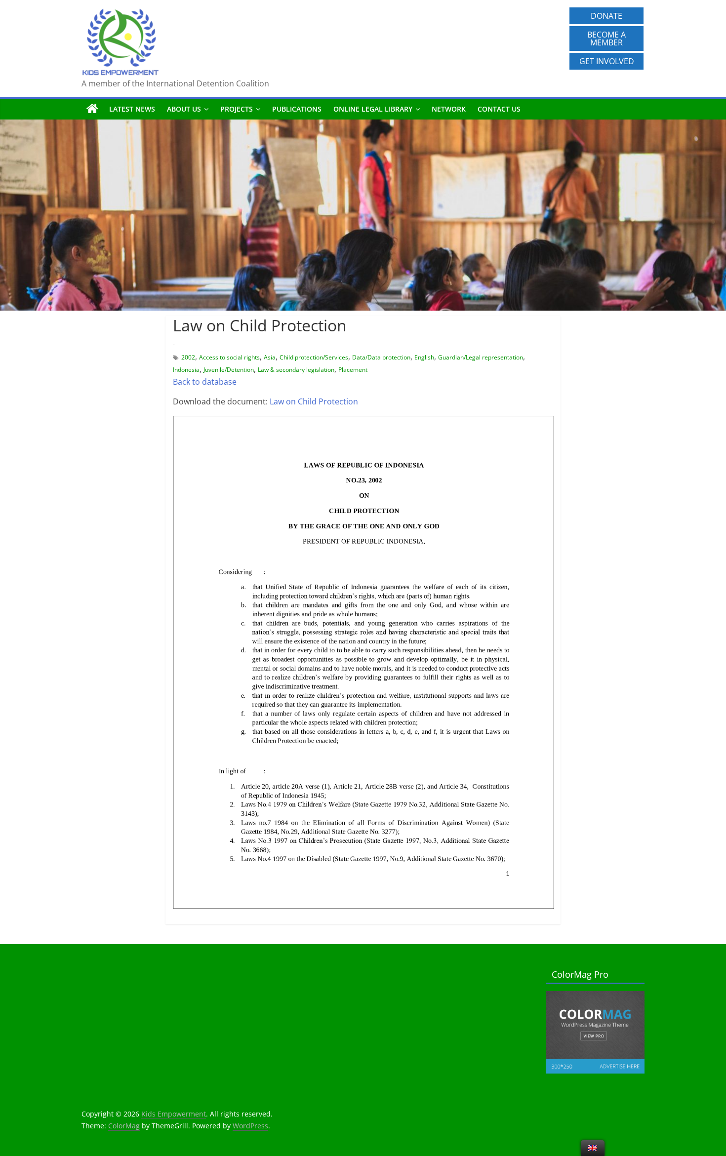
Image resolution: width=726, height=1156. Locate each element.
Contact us (499, 109)
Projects (236, 109)
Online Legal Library (372, 109)
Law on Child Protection (314, 401)
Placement (352, 369)
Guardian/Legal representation (480, 357)
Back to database (205, 381)
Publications (297, 109)
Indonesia (186, 369)
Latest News (132, 109)
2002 (188, 357)
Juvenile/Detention (228, 369)
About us (184, 109)
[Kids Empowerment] (92, 109)
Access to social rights (229, 357)
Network (449, 109)
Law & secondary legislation (296, 369)
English (424, 357)
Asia (270, 357)
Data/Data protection (381, 357)
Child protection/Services (314, 357)
